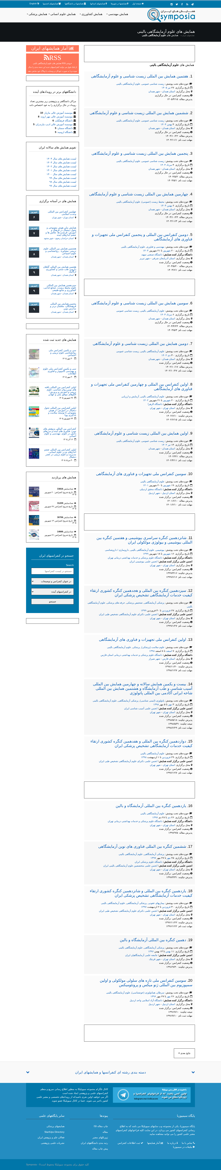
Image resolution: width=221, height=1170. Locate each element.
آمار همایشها (153, 1143)
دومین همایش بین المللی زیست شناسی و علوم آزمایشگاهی (140, 343)
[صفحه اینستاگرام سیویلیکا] (171, 4)
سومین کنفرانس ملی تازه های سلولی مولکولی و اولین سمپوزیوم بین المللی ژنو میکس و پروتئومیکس (146, 982)
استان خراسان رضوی (64, 238)
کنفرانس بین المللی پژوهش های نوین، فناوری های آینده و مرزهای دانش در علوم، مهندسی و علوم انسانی (59, 432)
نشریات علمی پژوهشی (52, 1143)
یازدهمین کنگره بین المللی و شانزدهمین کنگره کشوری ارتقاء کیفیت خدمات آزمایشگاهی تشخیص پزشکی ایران (141, 893)
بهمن (169, 124)
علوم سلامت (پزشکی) (152, 647)
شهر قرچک (155, 959)
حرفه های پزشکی (116, 602)
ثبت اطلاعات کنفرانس (129, 1143)
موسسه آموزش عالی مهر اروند (57, 116)
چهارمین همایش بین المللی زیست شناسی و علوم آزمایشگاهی (138, 194)
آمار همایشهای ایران (50, 48)
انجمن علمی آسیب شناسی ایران (140, 708)
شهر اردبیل (154, 493)
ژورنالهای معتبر (100, 1137)
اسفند (169, 651)
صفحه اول (136, 3)
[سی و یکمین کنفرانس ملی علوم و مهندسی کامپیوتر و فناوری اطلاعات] (34, 372)
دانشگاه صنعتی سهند (151, 254)
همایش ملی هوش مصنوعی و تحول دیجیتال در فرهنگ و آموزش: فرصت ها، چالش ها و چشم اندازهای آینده (61, 231)
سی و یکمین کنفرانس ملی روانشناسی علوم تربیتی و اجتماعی (62, 352)
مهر (170, 704)
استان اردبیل (169, 493)
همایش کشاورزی (91, 14)
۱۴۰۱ (145, 485)
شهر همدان (154, 91)
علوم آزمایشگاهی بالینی (128, 83)
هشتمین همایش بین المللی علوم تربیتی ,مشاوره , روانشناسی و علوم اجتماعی (60, 251)
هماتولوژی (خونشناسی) (143, 992)
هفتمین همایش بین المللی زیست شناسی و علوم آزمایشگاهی (139, 76)
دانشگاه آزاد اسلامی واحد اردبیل (146, 1000)
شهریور (167, 250)
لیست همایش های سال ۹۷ (62, 185)
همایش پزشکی (38, 14)
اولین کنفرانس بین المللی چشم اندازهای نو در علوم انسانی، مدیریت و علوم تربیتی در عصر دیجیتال (60, 453)
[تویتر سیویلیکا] (176, 4)
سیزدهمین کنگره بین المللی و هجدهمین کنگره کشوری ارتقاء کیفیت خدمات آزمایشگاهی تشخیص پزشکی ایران (141, 592)
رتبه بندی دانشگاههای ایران (94, 1143)
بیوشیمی (160, 550)
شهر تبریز (145, 258)
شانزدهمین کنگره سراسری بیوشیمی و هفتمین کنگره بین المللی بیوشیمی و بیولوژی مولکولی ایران (144, 540)
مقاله (105, 1132)
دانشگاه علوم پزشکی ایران (148, 861)
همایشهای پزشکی (55, 1126)
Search (70, 565)
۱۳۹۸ (152, 651)
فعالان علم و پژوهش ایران (51, 1137)
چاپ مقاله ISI (101, 1126)
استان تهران (169, 408)
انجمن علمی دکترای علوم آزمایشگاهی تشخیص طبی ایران (128, 614)
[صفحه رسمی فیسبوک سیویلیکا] (182, 4)
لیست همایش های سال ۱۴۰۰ (61, 174)
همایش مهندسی (118, 14)
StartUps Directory (54, 1132)
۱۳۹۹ (145, 553)
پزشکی (136, 647)
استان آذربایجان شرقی (164, 258)
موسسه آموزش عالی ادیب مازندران (54, 124)
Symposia (31, 1164)
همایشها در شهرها (119, 3)
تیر (169, 87)
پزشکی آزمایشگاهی (154, 602)
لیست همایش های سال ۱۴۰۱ (61, 170)
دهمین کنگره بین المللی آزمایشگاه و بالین (153, 940)
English (33, 3)
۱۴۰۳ (163, 205)
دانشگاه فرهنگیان (64, 120)
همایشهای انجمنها (50, 3)
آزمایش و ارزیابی (130, 396)
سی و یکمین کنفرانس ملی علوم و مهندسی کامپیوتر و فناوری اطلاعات (59, 371)
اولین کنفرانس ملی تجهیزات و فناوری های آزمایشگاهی (142, 639)
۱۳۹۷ (155, 817)
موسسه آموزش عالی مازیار (58, 112)
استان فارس (169, 658)
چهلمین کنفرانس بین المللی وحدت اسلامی (62, 212)
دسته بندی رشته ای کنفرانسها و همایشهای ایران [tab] (110, 1072)
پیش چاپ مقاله (100, 1148)
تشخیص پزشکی (134, 602)
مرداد (169, 164)
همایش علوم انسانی (63, 14)
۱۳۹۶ (151, 951)
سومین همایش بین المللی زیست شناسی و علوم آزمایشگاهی (139, 303)
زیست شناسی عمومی (153, 83)
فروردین (166, 610)
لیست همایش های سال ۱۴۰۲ (61, 166)
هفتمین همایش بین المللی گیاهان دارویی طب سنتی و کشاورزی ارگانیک (59, 269)
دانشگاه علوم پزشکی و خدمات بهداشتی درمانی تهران (135, 557)
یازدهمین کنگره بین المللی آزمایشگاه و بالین (151, 806)
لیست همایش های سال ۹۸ (62, 181)
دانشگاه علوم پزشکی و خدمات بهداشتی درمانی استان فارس (131, 655)
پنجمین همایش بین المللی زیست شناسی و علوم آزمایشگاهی (140, 153)
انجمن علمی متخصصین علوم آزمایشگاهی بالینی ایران (130, 865)
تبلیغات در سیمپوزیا (182, 1147)
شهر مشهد (48, 238)
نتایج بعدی (185, 1053)
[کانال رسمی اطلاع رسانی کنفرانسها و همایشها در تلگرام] (152, 1094)
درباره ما (171, 1143)
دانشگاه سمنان (65, 128)
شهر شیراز (154, 658)
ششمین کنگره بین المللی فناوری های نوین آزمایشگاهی (142, 846)
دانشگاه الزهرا (155, 404)
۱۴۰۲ (164, 355)
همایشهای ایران (188, 35)
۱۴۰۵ (164, 87)
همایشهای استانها (97, 3)
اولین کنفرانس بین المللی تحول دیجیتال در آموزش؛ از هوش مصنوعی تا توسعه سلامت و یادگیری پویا (60, 411)
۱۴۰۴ (163, 124)
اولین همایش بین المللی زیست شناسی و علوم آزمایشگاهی (141, 433)
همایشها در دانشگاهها (74, 3)
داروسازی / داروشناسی (117, 550)
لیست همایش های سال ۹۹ (62, 178)
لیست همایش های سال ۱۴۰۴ (61, 158)
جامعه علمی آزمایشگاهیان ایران (141, 955)
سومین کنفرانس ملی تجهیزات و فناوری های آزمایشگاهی (141, 474)
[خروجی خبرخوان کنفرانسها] (187, 4)
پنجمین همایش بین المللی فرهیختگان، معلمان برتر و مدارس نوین (63, 306)
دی (169, 355)
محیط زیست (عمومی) (153, 201)
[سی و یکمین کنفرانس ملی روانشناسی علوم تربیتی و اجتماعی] (34, 353)
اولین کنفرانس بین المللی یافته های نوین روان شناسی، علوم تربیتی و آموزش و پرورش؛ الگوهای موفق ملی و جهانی (60, 391)
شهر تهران (155, 408)
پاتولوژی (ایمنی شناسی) (152, 700)
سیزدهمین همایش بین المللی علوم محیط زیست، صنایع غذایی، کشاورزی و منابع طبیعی (59, 287)
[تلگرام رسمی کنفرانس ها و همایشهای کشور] (192, 4)
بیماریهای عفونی (156, 903)
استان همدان (169, 91)
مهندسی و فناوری (155, 246)
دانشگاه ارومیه (65, 132)
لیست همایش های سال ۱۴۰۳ (61, 162)
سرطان (160, 992)
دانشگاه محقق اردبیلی (151, 489)
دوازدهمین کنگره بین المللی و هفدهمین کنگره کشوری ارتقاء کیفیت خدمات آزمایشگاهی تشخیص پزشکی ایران (141, 743)
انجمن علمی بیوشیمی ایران (143, 561)
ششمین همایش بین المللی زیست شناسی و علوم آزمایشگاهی (139, 113)
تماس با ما (187, 1143)
